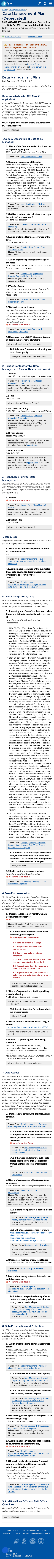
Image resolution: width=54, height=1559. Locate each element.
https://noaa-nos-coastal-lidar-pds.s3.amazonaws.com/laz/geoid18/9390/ (28, 1239)
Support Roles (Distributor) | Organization (26, 1191)
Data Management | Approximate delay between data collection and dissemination (28, 1288)
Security (25, 1533)
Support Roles (32, 445)
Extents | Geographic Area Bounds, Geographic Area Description (25, 274)
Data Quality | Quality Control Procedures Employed (27, 882)
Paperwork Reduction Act (41, 1533)
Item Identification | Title (31, 156)
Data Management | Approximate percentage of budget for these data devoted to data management (27, 584)
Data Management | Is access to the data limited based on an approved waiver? (29, 1150)
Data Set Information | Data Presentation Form (26, 300)
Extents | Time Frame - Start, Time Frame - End (27, 248)
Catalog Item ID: (17, 10)
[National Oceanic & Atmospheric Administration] (32, 1543)
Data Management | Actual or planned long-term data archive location (27, 1367)
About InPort (11, 1530)
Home (4, 10)
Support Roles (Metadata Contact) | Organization (25, 416)
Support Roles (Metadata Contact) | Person (25, 382)
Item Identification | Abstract (33, 204)
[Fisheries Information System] (16, 1543)
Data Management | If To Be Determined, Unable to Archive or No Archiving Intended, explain (31, 1400)
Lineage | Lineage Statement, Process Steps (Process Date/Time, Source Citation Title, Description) (27, 845)
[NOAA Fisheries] (24, 1543)
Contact (22, 1530)
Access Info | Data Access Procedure (25, 1269)
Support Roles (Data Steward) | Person (27, 506)
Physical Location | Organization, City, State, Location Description (28, 1427)
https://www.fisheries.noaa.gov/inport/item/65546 (27, 1027)
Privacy (17, 1533)
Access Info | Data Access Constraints (29, 1173)
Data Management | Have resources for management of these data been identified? (27, 561)
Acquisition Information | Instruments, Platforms (25, 330)
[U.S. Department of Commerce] (41, 1543)
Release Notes (33, 1530)
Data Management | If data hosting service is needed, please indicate (30, 1218)
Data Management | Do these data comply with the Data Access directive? (27, 1125)
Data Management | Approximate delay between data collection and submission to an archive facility (28, 1453)
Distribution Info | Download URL (30, 1246)
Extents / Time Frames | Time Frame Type (27, 225)
